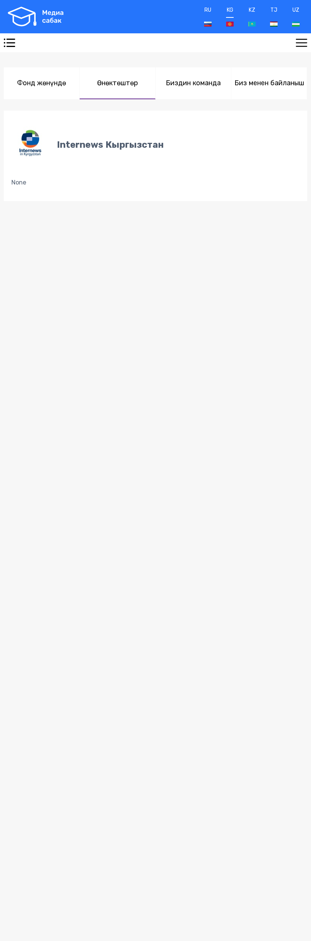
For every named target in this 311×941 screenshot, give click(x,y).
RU (207, 10)
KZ (252, 10)
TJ (273, 10)
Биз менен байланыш (269, 83)
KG (230, 10)
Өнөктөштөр (117, 83)
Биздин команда (193, 83)
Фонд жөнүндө (41, 83)
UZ (295, 10)
